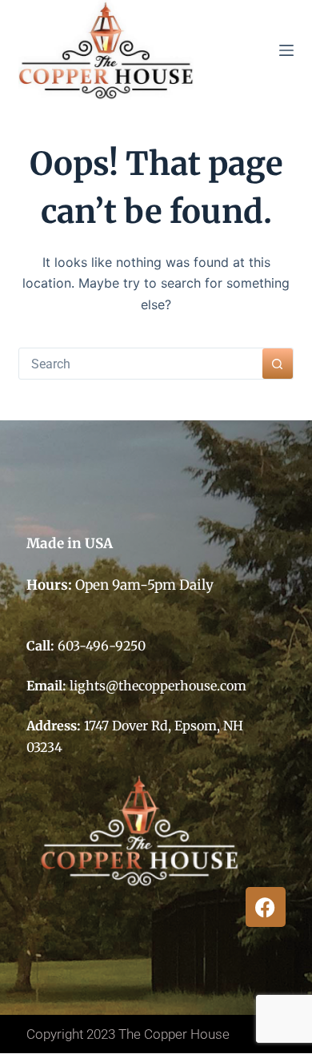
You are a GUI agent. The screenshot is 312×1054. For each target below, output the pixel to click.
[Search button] (277, 363)
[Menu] (286, 50)
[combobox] (140, 364)
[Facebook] (266, 907)
